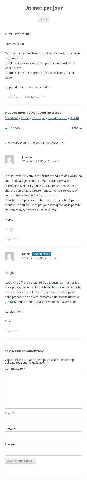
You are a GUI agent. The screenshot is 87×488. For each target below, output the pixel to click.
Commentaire (15, 368)
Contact (10, 302)
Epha (77, 128)
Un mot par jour (43, 8)
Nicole (38, 97)
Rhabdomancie (57, 118)
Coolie (25, 118)
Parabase (13, 128)
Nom (9, 413)
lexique (56, 287)
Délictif (74, 118)
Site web (10, 444)
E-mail (10, 429)
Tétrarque (38, 118)
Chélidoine (11, 118)
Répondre (11, 239)
